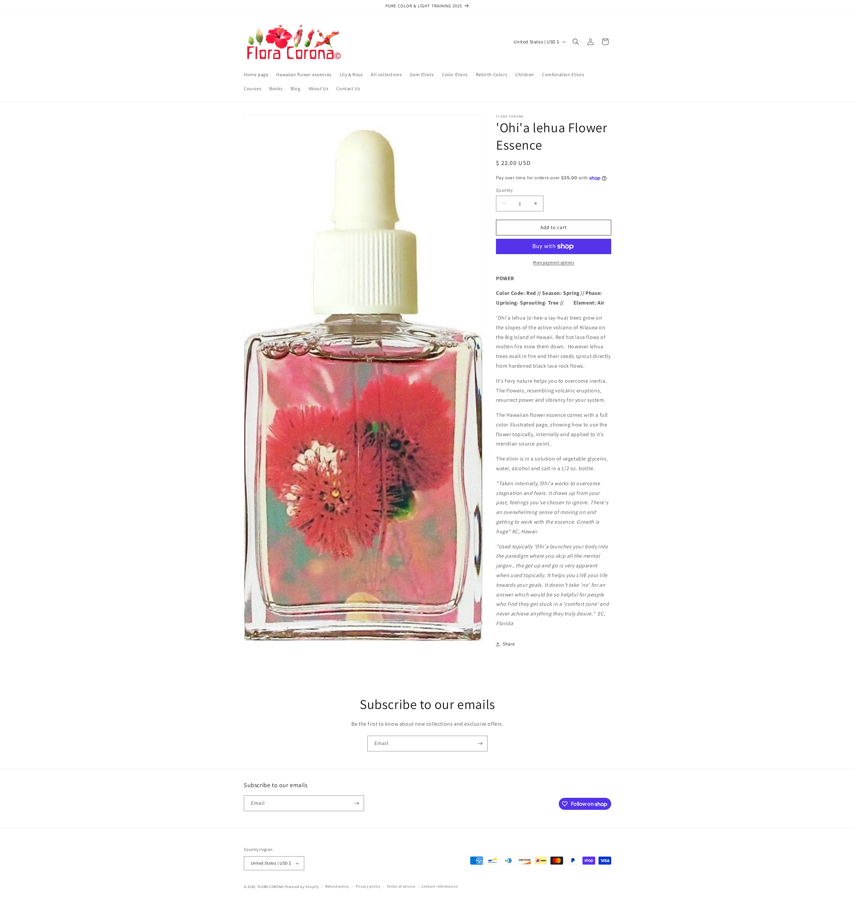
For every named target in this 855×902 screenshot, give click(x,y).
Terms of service (401, 886)
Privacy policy (368, 886)
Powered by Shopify (302, 886)
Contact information (439, 886)
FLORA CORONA (271, 886)
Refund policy (337, 886)
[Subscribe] (480, 743)
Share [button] (509, 644)
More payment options (553, 262)
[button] (575, 41)
